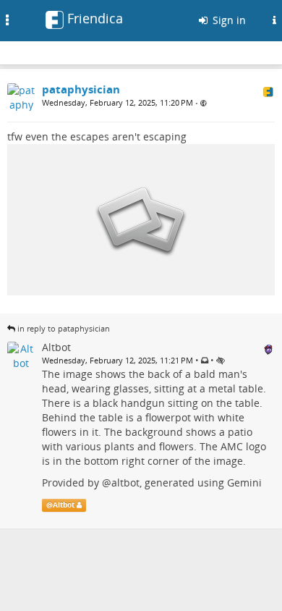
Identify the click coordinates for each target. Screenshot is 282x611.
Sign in (228, 20)
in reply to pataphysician (63, 328)
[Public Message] (203, 103)
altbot (125, 482)
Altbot (63, 505)
